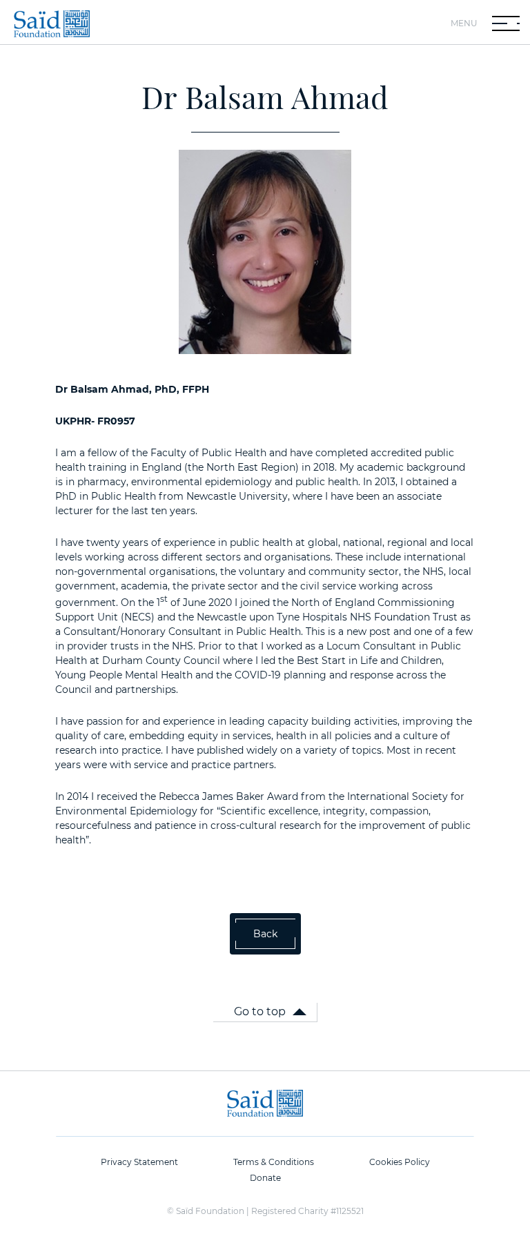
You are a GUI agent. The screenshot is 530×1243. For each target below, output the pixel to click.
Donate (265, 1178)
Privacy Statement (139, 1162)
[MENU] (506, 23)
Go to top (260, 1011)
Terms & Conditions (273, 1162)
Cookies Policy (399, 1162)
